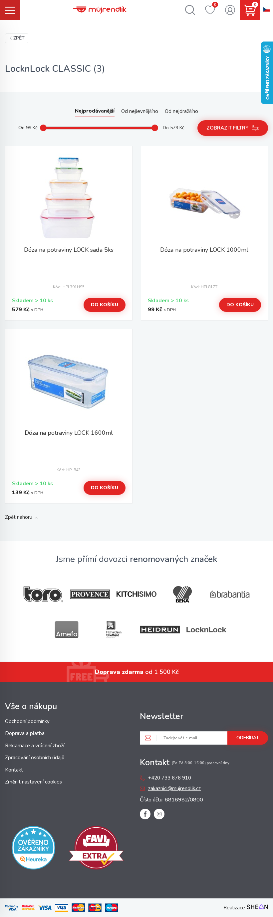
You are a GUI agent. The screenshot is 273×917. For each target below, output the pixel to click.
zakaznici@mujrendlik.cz (174, 788)
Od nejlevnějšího (139, 111)
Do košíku (104, 305)
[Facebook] (145, 814)
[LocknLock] (206, 629)
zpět (19, 38)
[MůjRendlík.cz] (100, 10)
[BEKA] (183, 594)
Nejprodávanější (95, 111)
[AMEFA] (67, 629)
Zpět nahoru (18, 517)
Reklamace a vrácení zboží (34, 745)
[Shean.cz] (257, 907)
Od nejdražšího (181, 111)
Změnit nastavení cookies (33, 782)
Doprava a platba (25, 733)
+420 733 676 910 (169, 778)
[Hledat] (190, 10)
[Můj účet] (230, 10)
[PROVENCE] (90, 594)
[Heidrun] (160, 629)
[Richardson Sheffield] (113, 629)
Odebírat (247, 738)
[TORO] (43, 594)
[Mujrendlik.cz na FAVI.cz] (96, 849)
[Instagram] (159, 814)
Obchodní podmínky (27, 721)
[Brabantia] (230, 594)
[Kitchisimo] (136, 594)
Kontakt (14, 770)
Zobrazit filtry (227, 128)
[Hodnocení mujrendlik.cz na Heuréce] (33, 849)
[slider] (43, 128)
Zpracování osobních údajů (34, 757)
